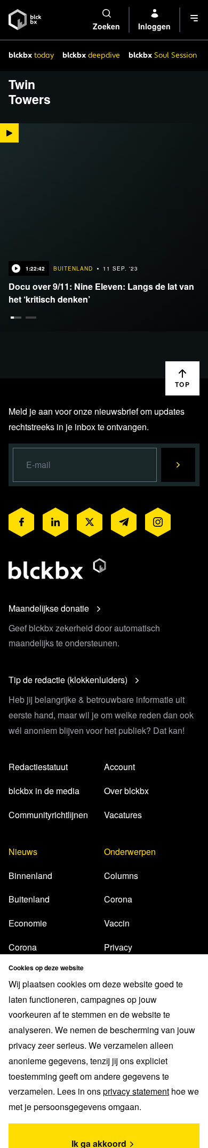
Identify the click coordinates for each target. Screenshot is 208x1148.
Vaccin (117, 923)
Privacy (118, 947)
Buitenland (29, 899)
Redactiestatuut (38, 767)
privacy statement (136, 1091)
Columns (121, 875)
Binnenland (30, 875)
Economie (28, 923)
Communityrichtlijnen (48, 815)
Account (119, 767)
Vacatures (123, 815)
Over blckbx (126, 791)
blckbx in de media (44, 791)
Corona (23, 947)
